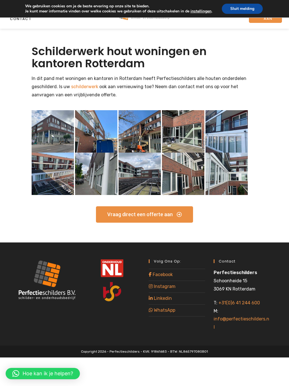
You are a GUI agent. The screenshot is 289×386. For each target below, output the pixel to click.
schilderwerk (84, 86)
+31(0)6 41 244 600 (239, 302)
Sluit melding (242, 8)
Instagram (164, 286)
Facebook (162, 274)
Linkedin (162, 298)
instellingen (201, 11)
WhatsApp (164, 310)
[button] (43, 373)
